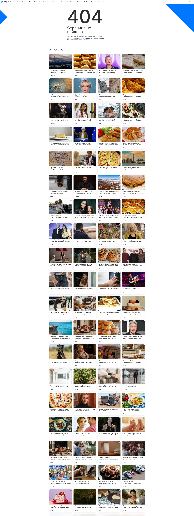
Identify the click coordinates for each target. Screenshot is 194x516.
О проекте (134, 514)
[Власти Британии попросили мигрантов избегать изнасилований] (133, 162)
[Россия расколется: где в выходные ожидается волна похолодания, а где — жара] (60, 355)
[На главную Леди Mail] (6, 2)
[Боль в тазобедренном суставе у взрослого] (60, 283)
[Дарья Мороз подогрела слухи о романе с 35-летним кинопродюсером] (85, 89)
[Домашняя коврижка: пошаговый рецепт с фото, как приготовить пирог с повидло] (109, 307)
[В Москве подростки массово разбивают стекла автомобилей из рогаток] (60, 89)
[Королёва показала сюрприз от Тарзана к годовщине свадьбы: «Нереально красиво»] (85, 210)
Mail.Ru (3, 514)
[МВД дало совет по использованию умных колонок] (109, 452)
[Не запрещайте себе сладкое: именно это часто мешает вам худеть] (60, 500)
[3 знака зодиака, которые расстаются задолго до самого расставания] (85, 428)
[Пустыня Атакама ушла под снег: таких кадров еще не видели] (109, 186)
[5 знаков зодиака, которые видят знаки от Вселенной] (133, 452)
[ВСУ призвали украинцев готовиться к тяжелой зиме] (60, 65)
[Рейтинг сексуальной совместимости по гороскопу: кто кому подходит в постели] (60, 210)
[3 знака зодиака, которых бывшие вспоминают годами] (109, 355)
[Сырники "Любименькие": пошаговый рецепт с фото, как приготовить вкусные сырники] (133, 138)
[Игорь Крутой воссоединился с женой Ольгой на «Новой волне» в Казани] (60, 234)
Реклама (14, 514)
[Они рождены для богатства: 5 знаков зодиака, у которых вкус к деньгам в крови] (85, 355)
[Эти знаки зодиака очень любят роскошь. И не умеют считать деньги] (133, 234)
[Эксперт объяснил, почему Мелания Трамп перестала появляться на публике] (85, 114)
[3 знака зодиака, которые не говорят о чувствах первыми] (85, 259)
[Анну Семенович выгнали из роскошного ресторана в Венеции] (109, 65)
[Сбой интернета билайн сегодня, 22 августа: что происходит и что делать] (85, 234)
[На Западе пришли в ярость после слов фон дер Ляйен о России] (85, 138)
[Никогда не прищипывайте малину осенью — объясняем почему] (85, 380)
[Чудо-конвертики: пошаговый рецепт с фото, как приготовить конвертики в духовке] (85, 65)
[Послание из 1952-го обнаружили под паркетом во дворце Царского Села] (60, 162)
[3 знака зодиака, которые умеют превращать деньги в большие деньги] (133, 500)
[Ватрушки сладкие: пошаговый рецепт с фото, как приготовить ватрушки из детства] (109, 259)
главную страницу (84, 39)
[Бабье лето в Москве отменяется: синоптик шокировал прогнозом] (133, 380)
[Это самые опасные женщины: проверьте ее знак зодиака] (109, 114)
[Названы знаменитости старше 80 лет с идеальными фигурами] (133, 331)
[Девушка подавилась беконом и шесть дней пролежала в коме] (60, 380)
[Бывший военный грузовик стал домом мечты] (109, 404)
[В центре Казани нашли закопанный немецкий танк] (109, 89)
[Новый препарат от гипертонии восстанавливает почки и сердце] (109, 283)
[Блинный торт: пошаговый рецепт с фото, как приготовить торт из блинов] (109, 500)
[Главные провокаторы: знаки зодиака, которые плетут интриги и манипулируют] (85, 162)
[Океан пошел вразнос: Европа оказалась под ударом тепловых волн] (60, 331)
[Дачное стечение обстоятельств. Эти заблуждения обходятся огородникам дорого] (109, 234)
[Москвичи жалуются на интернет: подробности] (85, 476)
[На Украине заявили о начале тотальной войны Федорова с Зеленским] (85, 186)
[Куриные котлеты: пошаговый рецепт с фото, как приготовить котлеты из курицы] (109, 138)
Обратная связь (187, 514)
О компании (8, 514)
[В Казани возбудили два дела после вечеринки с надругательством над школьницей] (60, 186)
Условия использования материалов (175, 514)
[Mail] (2, 2)
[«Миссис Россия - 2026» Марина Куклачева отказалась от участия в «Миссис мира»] (109, 210)
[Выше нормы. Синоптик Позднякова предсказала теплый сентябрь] (60, 476)
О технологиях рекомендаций (143, 514)
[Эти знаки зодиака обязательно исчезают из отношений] (85, 283)
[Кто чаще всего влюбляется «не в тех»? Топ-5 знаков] (60, 259)
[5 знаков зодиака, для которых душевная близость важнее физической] (85, 452)
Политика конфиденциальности (159, 514)
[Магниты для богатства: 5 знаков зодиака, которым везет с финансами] (85, 404)
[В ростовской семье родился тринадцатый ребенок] (133, 428)
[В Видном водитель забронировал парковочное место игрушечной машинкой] (133, 476)
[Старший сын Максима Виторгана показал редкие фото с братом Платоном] (133, 259)
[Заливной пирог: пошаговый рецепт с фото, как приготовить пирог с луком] (133, 186)
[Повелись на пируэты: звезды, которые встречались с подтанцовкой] (133, 283)
